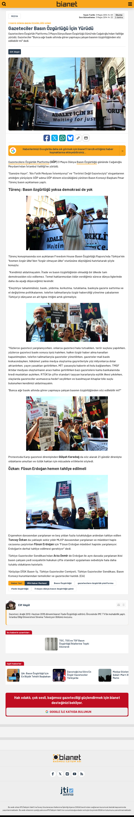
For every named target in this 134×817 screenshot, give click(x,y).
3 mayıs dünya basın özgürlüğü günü (54, 588)
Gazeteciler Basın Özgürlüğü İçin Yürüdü (50, 28)
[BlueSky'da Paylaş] (70, 138)
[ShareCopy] (78, 138)
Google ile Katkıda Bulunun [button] (70, 711)
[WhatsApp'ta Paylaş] (62, 138)
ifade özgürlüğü (19, 588)
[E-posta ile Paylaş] (86, 138)
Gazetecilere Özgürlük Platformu (28, 162)
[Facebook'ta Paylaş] (46, 138)
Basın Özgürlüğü (87, 162)
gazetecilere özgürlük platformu (95, 583)
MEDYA (14, 16)
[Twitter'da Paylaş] (54, 138)
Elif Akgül (24, 605)
